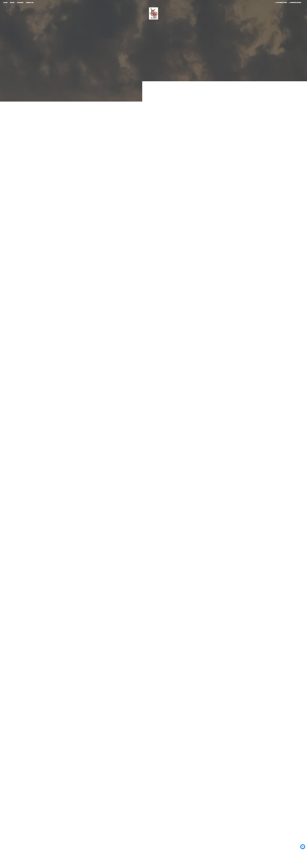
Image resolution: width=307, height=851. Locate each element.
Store (5, 2)
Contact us (29, 2)
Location (20, 2)
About (12, 2)
